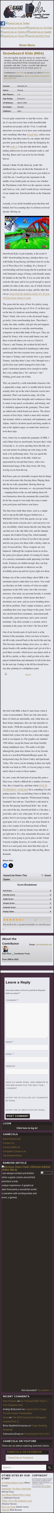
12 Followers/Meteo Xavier (13, 1483)
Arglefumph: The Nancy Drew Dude (16, 1489)
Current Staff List (11, 1147)
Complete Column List (14, 1151)
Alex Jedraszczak (47, 1487)
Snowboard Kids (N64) (23, 53)
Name (10, 1042)
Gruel (5, 1417)
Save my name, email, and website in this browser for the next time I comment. (27, 1085)
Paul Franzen (10, 1401)
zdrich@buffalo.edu (44, 945)
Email (10, 1054)
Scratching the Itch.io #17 (37, 1434)
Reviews (46, 73)
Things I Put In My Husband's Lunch (17, 1501)
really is (13, 146)
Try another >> (45, 1390)
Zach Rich (20, 73)
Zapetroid (5, 1510)
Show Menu (27, 45)
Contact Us (8, 1143)
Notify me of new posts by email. (26, 1110)
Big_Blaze (26, 76)
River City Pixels (9, 1507)
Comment (12, 1000)
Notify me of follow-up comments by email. (27, 1099)
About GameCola (12, 1139)
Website (10, 1066)
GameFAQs (35, 76)
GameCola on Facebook (24, 1452)
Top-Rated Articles (12, 1155)
